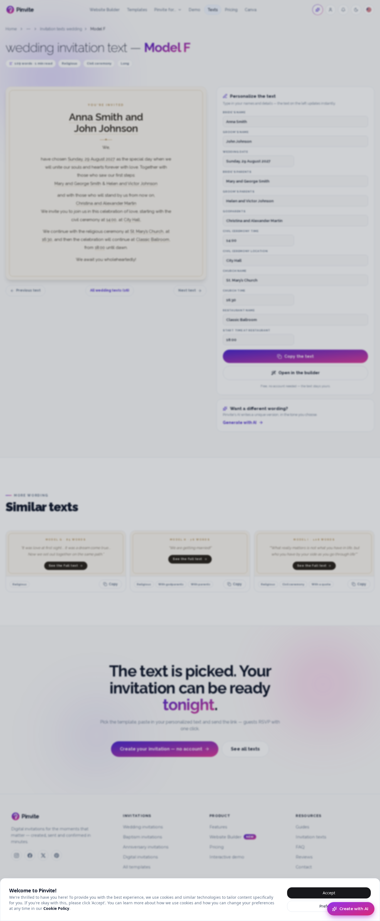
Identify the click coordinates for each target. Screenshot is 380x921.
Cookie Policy (56, 908)
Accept (329, 892)
